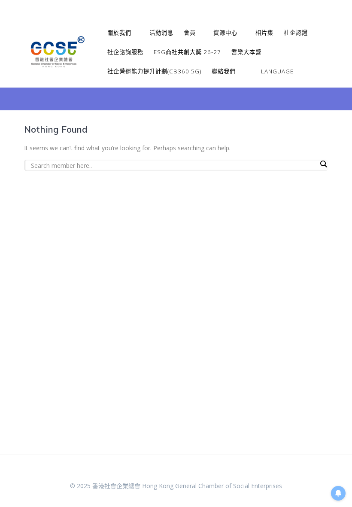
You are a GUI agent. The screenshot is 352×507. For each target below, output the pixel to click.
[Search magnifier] (323, 164)
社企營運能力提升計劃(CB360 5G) (154, 71)
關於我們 (119, 32)
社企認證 (296, 32)
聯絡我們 (224, 71)
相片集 (264, 32)
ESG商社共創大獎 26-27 (187, 52)
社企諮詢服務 (125, 52)
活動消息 (161, 32)
